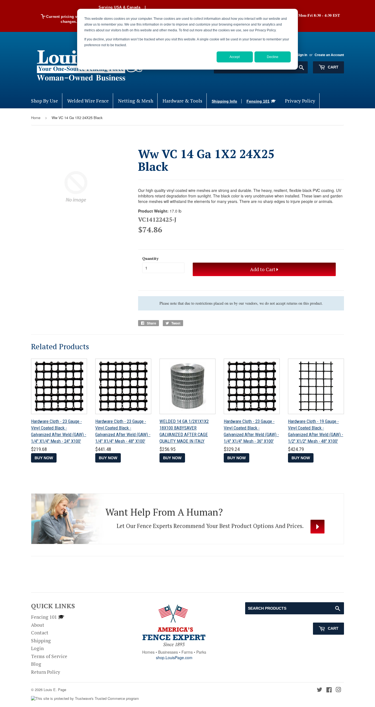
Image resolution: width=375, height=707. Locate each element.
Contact (39, 632)
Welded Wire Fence (88, 101)
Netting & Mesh (135, 101)
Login (37, 648)
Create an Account (329, 55)
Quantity (150, 258)
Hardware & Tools (182, 101)
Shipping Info (224, 101)
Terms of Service (49, 656)
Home (35, 117)
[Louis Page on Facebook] (329, 690)
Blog (36, 664)
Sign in (302, 55)
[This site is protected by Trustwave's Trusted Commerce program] (85, 698)
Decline (272, 57)
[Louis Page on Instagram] (338, 690)
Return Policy (45, 672)
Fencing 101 (258, 101)
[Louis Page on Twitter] (319, 690)
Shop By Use (44, 101)
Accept (235, 57)
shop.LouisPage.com (174, 657)
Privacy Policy (300, 101)
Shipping (41, 640)
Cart (332, 67)
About (37, 625)
